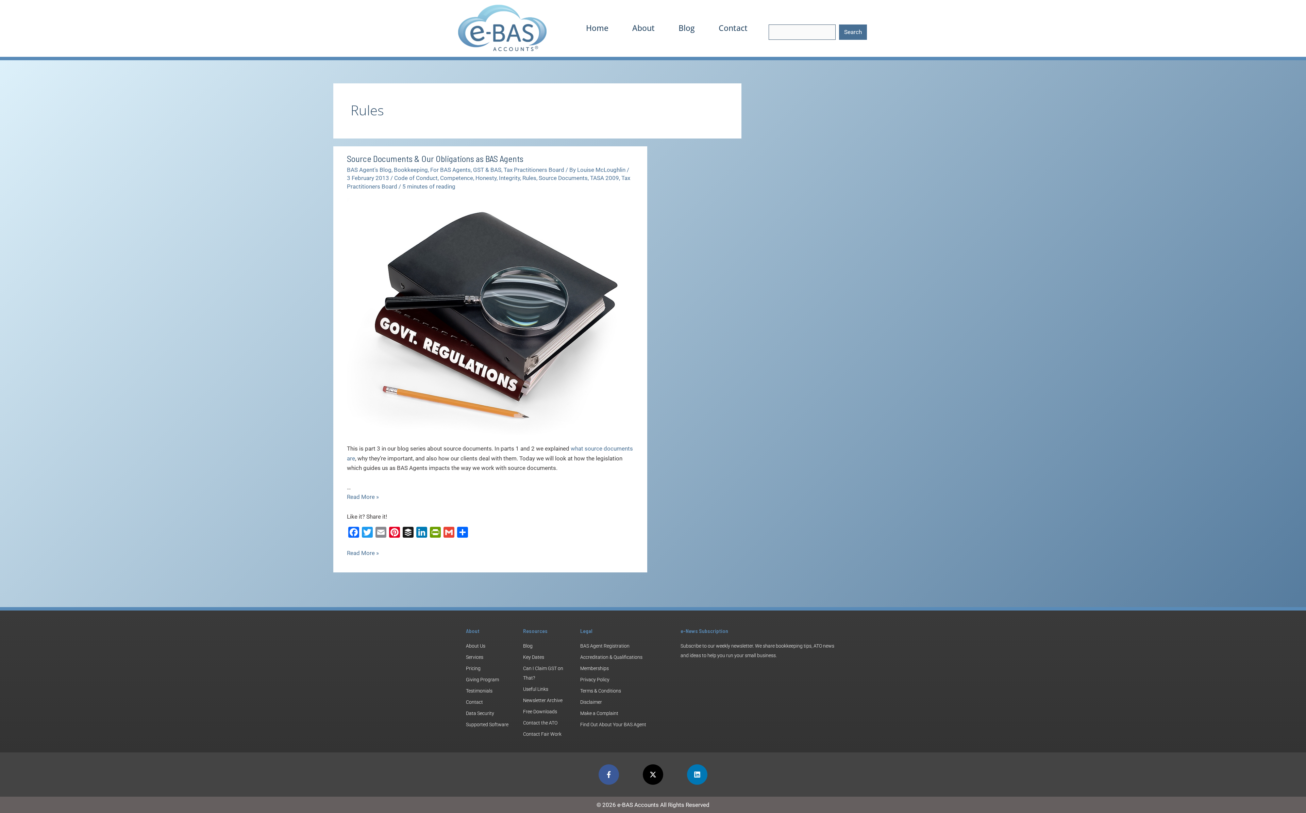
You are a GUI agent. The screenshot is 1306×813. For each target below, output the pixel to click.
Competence (456, 178)
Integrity (509, 178)
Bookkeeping (411, 169)
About (643, 27)
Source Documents (563, 178)
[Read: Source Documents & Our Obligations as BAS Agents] (490, 316)
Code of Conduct (416, 178)
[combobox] (802, 32)
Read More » (363, 496)
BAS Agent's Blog (369, 169)
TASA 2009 (604, 178)
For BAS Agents (450, 169)
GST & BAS (487, 169)
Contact (733, 27)
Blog (687, 27)
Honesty (486, 178)
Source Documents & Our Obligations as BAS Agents (435, 158)
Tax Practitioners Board (534, 169)
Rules (529, 178)
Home (597, 27)
